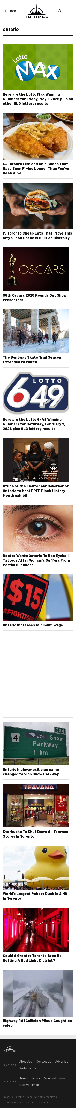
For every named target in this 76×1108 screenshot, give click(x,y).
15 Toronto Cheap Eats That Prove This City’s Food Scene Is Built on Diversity (37, 235)
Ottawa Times (29, 1084)
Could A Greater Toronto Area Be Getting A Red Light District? (32, 958)
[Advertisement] (38, 676)
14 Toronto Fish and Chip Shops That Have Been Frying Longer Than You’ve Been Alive (36, 168)
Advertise (62, 1061)
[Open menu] (69, 11)
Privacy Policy (13, 1102)
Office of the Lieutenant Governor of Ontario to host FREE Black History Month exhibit (36, 491)
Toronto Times (29, 1078)
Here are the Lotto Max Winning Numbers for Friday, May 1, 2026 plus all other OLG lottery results (38, 99)
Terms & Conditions (38, 1102)
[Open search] (59, 11)
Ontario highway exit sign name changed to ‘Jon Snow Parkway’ (31, 771)
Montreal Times (54, 1078)
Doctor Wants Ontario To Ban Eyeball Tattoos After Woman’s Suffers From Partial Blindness (36, 560)
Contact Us (43, 1061)
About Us (25, 1061)
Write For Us (27, 1068)
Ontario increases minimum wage (33, 625)
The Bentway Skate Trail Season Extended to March (32, 359)
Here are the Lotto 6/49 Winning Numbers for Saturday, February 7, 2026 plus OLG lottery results (34, 424)
